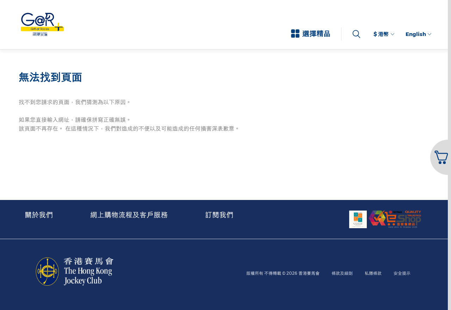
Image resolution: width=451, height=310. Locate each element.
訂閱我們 (219, 215)
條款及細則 (342, 273)
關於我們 (39, 215)
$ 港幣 (381, 34)
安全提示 (402, 273)
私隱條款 (373, 273)
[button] (440, 157)
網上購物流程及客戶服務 (129, 215)
